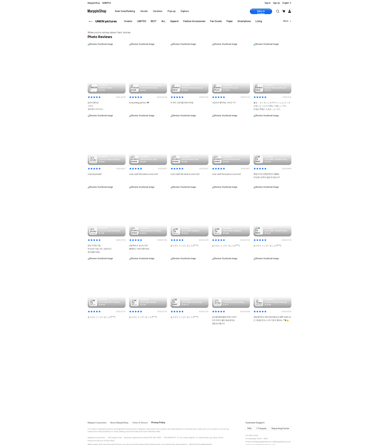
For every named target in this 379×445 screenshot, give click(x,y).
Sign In (268, 3)
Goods (144, 11)
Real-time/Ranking (125, 11)
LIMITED (141, 21)
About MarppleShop (119, 422)
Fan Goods (216, 21)
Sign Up (276, 3)
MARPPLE (106, 3)
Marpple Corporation (97, 422)
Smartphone (244, 21)
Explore (185, 11)
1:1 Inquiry (261, 428)
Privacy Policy (158, 422)
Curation (157, 11)
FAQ (249, 428)
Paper (230, 21)
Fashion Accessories (194, 21)
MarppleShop (94, 3)
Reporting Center (280, 428)
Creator (128, 21)
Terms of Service (140, 422)
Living (259, 21)
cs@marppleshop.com (281, 442)
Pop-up (171, 11)
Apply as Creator (261, 12)
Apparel (174, 21)
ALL (163, 21)
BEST (153, 21)
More (285, 21)
